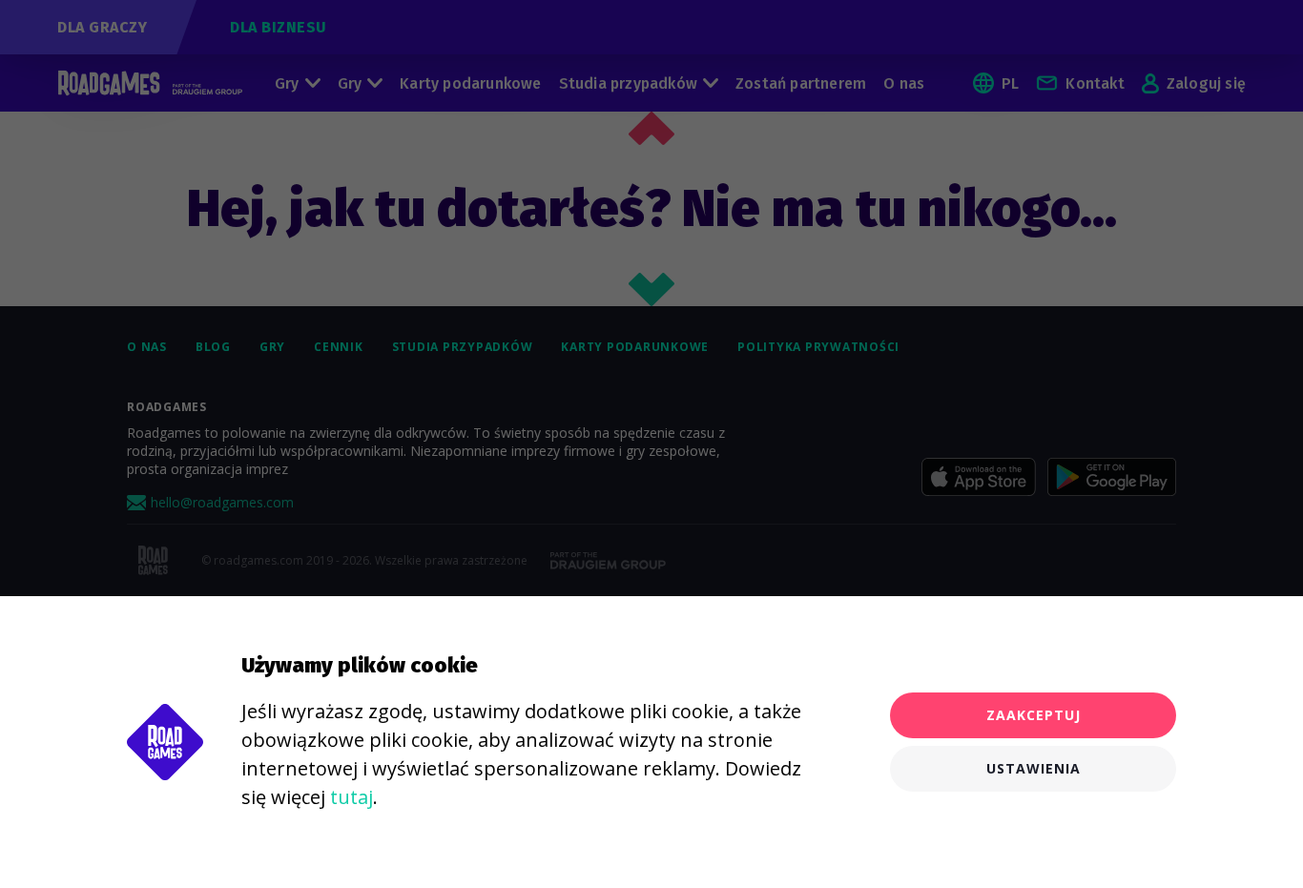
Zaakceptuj (1033, 715)
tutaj (351, 797)
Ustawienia (1033, 768)
